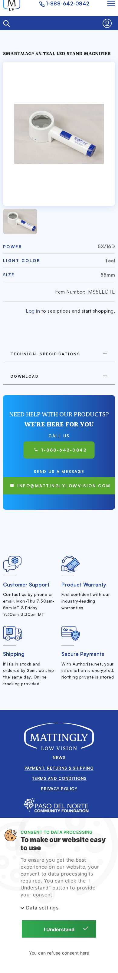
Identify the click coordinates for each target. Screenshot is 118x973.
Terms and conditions (59, 778)
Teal (110, 261)
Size (9, 274)
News (59, 757)
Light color (22, 260)
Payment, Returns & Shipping (59, 768)
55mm (107, 275)
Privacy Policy (59, 788)
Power (12, 246)
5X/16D (106, 246)
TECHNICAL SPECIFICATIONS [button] (45, 354)
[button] (109, 23)
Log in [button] (33, 311)
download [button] (25, 376)
